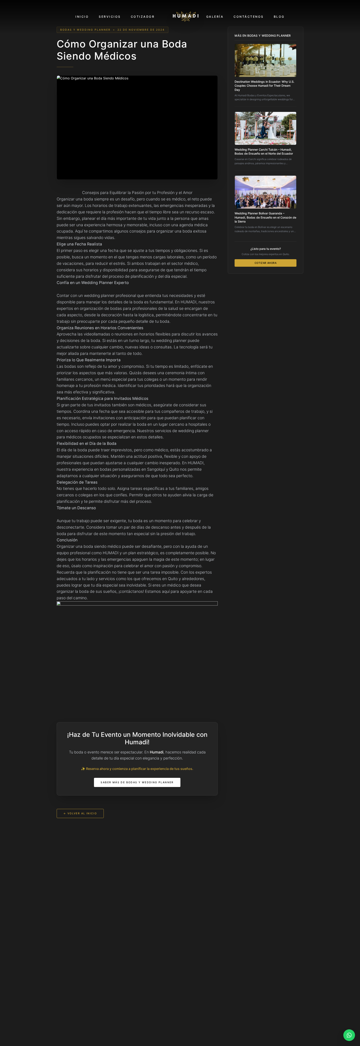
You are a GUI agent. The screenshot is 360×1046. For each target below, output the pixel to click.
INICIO (82, 16)
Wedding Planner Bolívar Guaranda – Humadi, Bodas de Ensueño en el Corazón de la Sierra (265, 217)
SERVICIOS (110, 16)
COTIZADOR (143, 16)
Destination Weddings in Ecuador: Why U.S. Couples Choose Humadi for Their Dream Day (264, 85)
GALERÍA (215, 16)
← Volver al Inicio (80, 813)
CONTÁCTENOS (249, 16)
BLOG (279, 16)
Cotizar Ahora (266, 262)
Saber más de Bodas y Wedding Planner (137, 782)
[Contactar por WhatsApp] (349, 1035)
